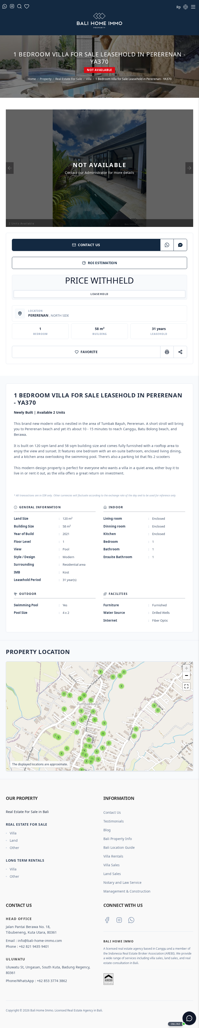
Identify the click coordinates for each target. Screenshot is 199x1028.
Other (14, 847)
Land (14, 840)
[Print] (167, 352)
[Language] (185, 7)
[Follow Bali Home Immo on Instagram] (119, 920)
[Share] (180, 352)
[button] (61, 754)
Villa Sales (111, 865)
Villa (88, 79)
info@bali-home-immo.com (40, 940)
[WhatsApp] (167, 245)
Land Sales (112, 873)
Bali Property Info (117, 838)
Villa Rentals (113, 856)
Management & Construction (126, 891)
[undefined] (186, 686)
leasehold (99, 294)
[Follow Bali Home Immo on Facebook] (107, 920)
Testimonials (113, 821)
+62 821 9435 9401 (34, 946)
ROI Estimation (102, 262)
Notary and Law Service (122, 882)
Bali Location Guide (119, 847)
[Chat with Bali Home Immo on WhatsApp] (131, 920)
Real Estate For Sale (68, 79)
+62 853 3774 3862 (52, 980)
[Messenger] (180, 245)
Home (32, 79)
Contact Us (89, 244)
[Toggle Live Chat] (189, 1018)
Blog (107, 830)
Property (45, 79)
